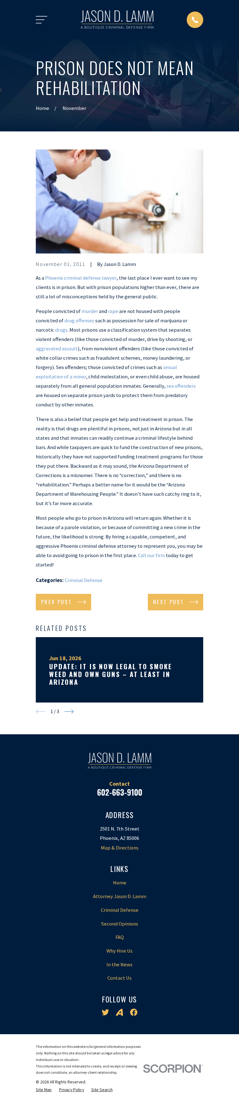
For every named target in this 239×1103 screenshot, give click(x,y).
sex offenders (181, 386)
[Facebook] (133, 1012)
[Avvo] (119, 1012)
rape (113, 311)
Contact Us (119, 978)
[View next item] (69, 711)
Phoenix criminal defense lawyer (80, 278)
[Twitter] (105, 1012)
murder (90, 311)
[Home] (117, 19)
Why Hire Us (119, 951)
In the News (119, 964)
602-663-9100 (119, 792)
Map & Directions (119, 848)
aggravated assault (57, 348)
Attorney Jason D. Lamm (119, 896)
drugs (61, 330)
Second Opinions (119, 924)
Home (119, 882)
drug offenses (79, 320)
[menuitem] (44, 1090)
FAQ (119, 937)
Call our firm (151, 555)
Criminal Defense (83, 580)
